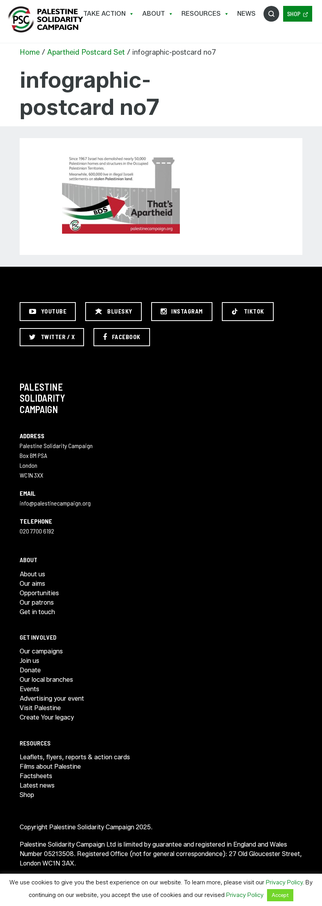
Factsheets (36, 776)
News (246, 13)
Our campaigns (41, 651)
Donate (30, 670)
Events (29, 689)
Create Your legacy (47, 717)
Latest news (37, 785)
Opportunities (39, 593)
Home (30, 52)
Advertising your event (52, 698)
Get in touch (37, 612)
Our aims (32, 583)
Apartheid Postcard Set (86, 52)
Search (271, 14)
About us (32, 574)
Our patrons (37, 602)
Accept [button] (280, 895)
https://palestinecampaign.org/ (45, 19)
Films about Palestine (50, 766)
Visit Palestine (40, 708)
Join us (29, 660)
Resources (201, 13)
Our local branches (46, 679)
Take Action (104, 13)
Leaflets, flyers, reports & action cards (75, 757)
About (153, 13)
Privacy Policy (284, 882)
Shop (293, 13)
